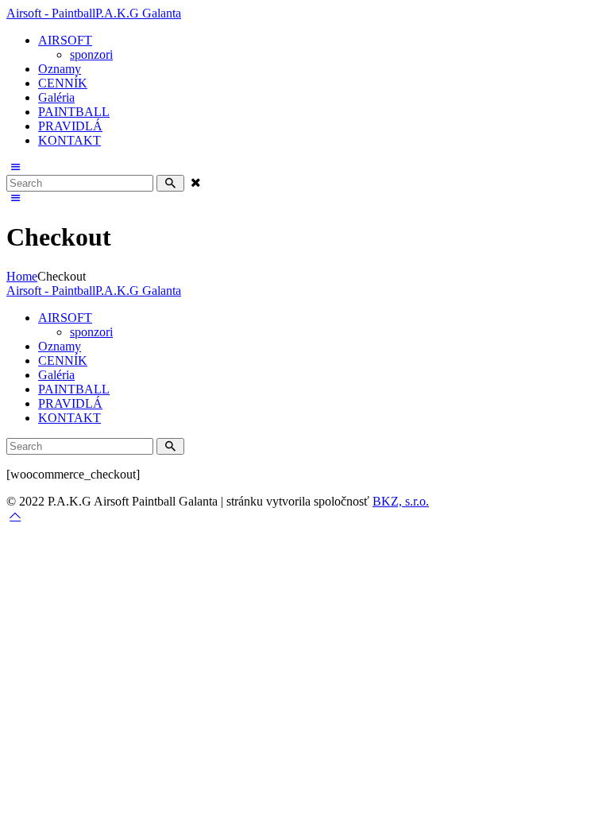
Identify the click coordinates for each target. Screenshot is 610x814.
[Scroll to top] (15, 515)
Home (21, 276)
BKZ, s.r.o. (401, 501)
